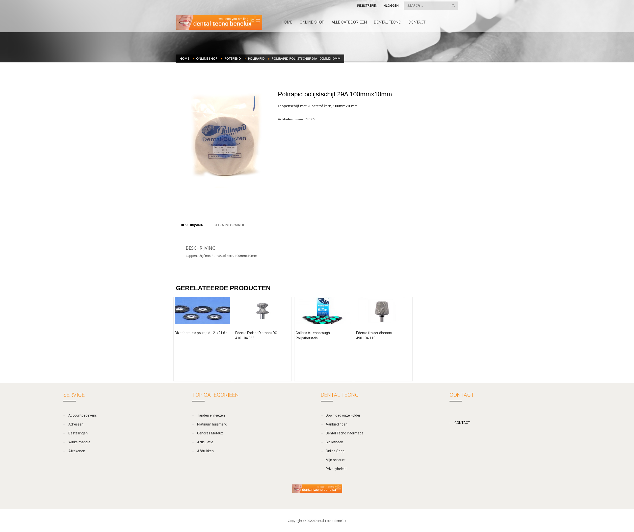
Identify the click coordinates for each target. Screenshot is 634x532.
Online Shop (206, 58)
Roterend (232, 58)
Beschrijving (192, 225)
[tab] (192, 225)
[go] (453, 5)
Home (184, 58)
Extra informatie (229, 225)
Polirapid (256, 58)
